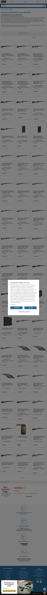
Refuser (30, 307)
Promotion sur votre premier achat (9, 584)
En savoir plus (12, 304)
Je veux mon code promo (9, 590)
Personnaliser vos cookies (24, 311)
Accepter (16, 307)
